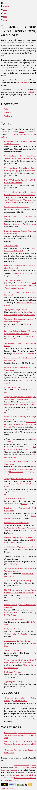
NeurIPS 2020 (9, 753)
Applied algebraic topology (13, 681)
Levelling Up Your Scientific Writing (16, 207)
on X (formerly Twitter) (27, 767)
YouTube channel (22, 82)
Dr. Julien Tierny (10, 615)
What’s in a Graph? (11, 246)
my (21, 60)
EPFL (8, 486)
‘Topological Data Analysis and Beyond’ (19, 750)
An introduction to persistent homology (17, 580)
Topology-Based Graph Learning (15, 309)
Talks (5, 17)
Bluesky (3, 770)
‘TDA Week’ (29, 324)
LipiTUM (32, 297)
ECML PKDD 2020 (20, 701)
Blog (4, 13)
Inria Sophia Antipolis (27, 404)
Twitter (6, 474)
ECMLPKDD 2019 (29, 530)
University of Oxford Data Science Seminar (20, 469)
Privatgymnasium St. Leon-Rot (16, 634)
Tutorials (7, 113)
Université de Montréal (21, 449)
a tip (34, 765)
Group (5, 10)
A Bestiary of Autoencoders (13, 387)
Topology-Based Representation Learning (18, 479)
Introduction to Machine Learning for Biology (19, 537)
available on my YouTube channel (24, 353)
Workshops (8, 116)
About (4, 20)
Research (6, 6)
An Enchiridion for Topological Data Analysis (19, 547)
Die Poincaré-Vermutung (12, 629)
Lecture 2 (9, 442)
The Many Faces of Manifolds (14, 498)
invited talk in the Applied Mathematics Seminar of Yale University (20, 424)
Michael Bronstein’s (16, 472)
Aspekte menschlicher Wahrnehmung (17, 641)
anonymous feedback (21, 765)
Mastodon (13, 770)
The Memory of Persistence (13, 280)
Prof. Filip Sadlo (11, 564)
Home (5, 3)
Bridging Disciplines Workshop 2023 (20, 224)
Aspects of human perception (14, 619)
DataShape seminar (11, 404)
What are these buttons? (8, 788)
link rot (21, 132)
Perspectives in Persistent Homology (16, 523)
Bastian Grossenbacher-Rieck (23, 775)
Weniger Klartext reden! (12, 650)
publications (32, 92)
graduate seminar (28, 574)
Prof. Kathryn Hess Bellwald (26, 484)
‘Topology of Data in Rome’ (22, 273)
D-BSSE (7, 392)
